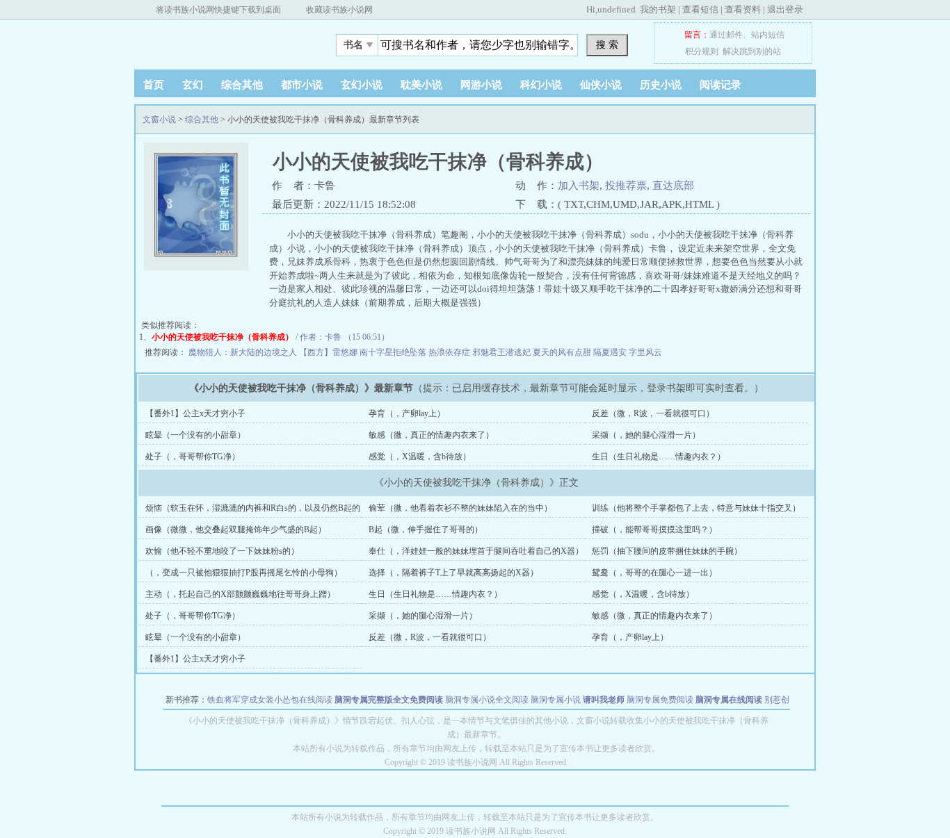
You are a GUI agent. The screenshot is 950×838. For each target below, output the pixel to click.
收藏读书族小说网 (339, 10)
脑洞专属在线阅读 (728, 700)
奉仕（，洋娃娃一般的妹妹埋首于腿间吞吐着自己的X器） (476, 551)
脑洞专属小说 (556, 700)
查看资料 (743, 9)
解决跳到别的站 (752, 51)
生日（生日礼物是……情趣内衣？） (658, 456)
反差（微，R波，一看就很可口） (653, 413)
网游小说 (481, 84)
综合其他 (242, 84)
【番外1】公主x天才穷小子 (195, 413)
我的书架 (658, 9)
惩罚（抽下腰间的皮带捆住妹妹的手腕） (667, 551)
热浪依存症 (450, 352)
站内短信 (767, 35)
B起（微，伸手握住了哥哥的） (426, 529)
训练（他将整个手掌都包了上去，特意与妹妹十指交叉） (696, 508)
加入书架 (578, 185)
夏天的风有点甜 (563, 352)
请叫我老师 (604, 700)
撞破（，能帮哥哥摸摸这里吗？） (654, 529)
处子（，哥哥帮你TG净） (192, 456)
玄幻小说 (362, 84)
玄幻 (192, 84)
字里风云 (645, 352)
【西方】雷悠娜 (329, 352)
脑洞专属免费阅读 (660, 700)
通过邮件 (726, 35)
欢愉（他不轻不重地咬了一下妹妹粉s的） (222, 551)
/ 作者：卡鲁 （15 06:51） (270, 337)
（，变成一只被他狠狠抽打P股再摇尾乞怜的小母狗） (243, 572)
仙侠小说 (601, 84)
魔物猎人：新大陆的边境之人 (243, 352)
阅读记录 (720, 84)
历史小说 (661, 84)
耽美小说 (421, 84)
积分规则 (701, 51)
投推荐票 (626, 185)
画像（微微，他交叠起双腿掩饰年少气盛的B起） (235, 529)
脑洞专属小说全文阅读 (487, 700)
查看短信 (700, 9)
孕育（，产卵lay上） (407, 413)
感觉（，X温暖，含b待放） (420, 456)
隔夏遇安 (611, 352)
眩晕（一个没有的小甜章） (195, 435)
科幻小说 (541, 84)
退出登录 (785, 9)
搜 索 (607, 44)
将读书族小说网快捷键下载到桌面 (218, 10)
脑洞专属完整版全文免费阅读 (389, 700)
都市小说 (302, 84)
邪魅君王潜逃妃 (502, 352)
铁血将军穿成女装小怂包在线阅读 (269, 700)
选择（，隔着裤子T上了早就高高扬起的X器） (453, 572)
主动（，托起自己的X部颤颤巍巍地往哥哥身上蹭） (240, 594)
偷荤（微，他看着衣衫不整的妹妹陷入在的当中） (460, 508)
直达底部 (673, 185)
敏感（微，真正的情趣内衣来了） (431, 435)
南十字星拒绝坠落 (394, 352)
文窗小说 (221, 41)
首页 (153, 84)
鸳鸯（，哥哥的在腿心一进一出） (654, 572)
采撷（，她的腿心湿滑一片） (646, 435)
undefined (616, 9)
